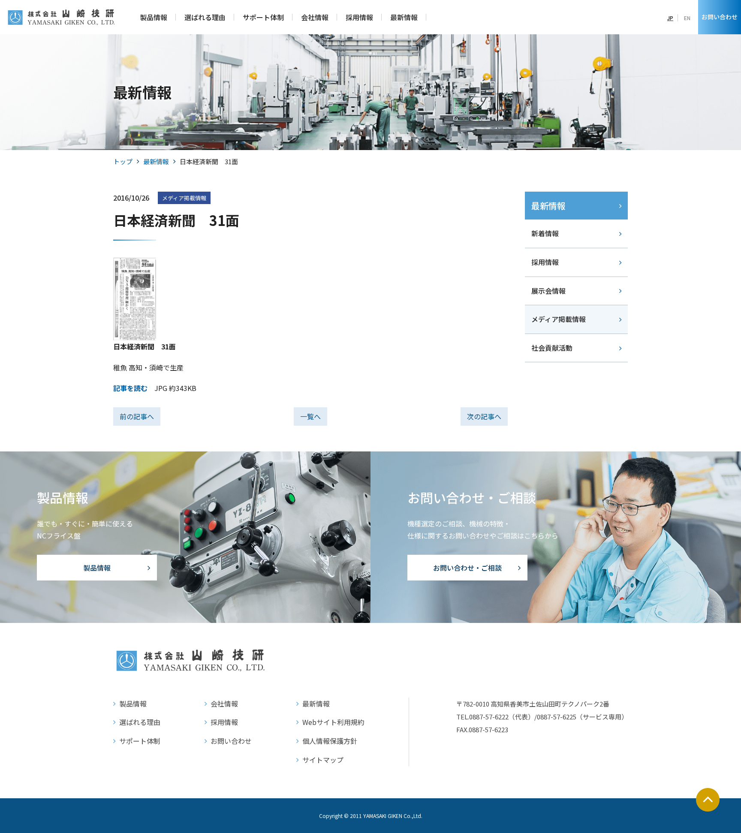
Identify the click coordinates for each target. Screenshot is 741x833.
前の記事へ (137, 416)
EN (687, 17)
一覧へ (310, 416)
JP (670, 17)
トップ (123, 161)
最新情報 (156, 161)
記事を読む (130, 388)
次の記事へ (484, 416)
